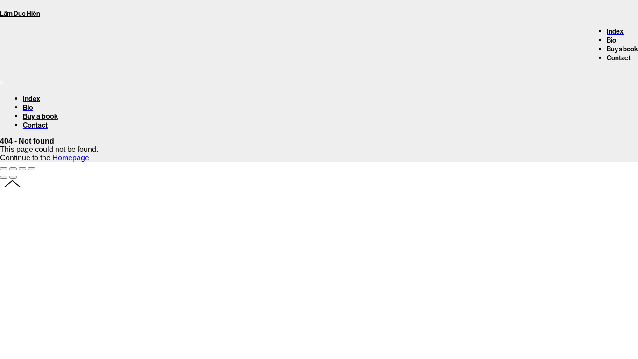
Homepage (70, 158)
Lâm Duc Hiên (20, 14)
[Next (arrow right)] (13, 177)
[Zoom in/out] (31, 168)
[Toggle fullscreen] (22, 168)
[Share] (13, 168)
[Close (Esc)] (3, 168)
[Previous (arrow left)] (3, 177)
